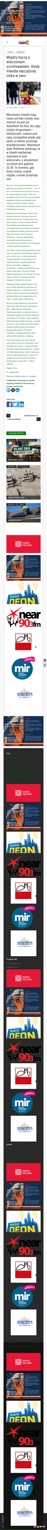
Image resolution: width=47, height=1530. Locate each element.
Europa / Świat (23, 466)
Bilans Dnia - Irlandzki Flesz (27, 440)
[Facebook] (9, 390)
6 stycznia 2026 (12, 107)
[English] (34, 1527)
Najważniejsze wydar (15, 460)
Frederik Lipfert (20, 376)
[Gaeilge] (37, 1527)
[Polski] (40, 1527)
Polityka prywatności (13, 963)
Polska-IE (22, 107)
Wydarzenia (20, 52)
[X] (13, 390)
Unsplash (32, 376)
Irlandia (10, 52)
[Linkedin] (18, 390)
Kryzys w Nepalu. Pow (16, 497)
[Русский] (43, 1527)
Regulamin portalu (12, 967)
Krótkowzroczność (15, 520)
